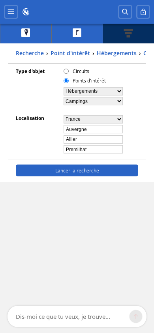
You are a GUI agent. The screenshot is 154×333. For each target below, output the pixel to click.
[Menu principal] (11, 12)
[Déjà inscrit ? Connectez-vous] (143, 12)
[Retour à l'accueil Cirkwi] (26, 12)
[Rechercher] (125, 12)
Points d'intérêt (89, 80)
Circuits (81, 71)
